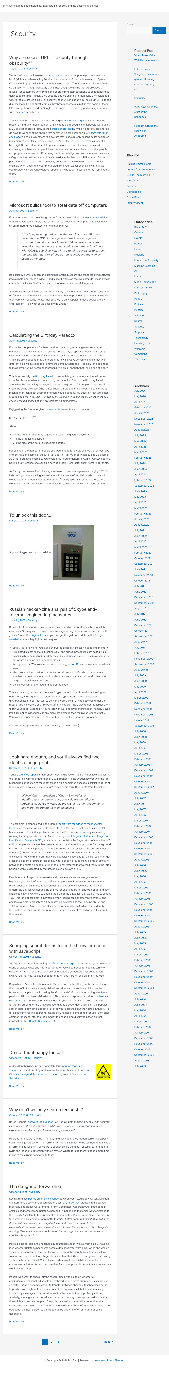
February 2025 (142, 457)
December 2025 (143, 418)
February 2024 (143, 480)
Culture (138, 232)
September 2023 (144, 485)
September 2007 (144, 787)
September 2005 (144, 921)
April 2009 (140, 692)
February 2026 (142, 407)
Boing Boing (134, 191)
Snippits (139, 332)
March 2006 (141, 887)
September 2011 (143, 636)
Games (138, 243)
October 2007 (142, 781)
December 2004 (143, 971)
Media (137, 276)
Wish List (139, 359)
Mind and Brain (143, 287)
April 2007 (140, 814)
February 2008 (142, 759)
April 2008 (140, 748)
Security (32, 68)
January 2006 (142, 898)
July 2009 (140, 675)
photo (63, 128)
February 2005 (142, 960)
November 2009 (143, 658)
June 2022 (140, 535)
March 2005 (141, 954)
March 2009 (141, 697)
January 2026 (142, 413)
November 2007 (143, 775)
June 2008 (140, 736)
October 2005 (142, 915)
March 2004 (141, 1021)
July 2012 (139, 614)
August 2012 (141, 608)
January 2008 (142, 764)
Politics (138, 304)
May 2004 (140, 1010)
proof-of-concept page (61, 963)
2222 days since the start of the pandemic (146, 111)
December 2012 (143, 597)
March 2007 (141, 820)
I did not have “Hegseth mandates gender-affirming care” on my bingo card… (145, 79)
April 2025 (140, 446)
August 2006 (141, 859)
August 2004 (141, 993)
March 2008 (141, 753)
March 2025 (141, 452)
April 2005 (140, 948)
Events (138, 237)
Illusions (139, 254)
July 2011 (139, 647)
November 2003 (143, 1043)
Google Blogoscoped (41, 1021)
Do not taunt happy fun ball (36, 1052)
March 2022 (141, 547)
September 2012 (144, 602)
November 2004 (143, 976)
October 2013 (142, 580)
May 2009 (140, 686)
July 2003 (140, 1066)
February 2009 (142, 703)
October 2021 (142, 558)
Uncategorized (143, 343)
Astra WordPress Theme (108, 1360)
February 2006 (142, 893)
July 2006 (140, 865)
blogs (71, 128)
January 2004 (142, 1032)
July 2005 (140, 932)
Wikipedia (54, 409)
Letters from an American (141, 169)
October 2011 (142, 630)
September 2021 (144, 563)
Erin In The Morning (138, 174)
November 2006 (143, 842)
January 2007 (142, 831)
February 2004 (143, 1027)
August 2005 (141, 926)
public (55, 128)
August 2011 (141, 642)
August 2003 (141, 1060)
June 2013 (140, 591)
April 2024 (140, 474)
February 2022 (142, 552)
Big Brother (141, 226)
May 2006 (140, 876)
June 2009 (140, 681)
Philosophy (140, 293)
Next (108, 1341)
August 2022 (141, 524)
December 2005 (143, 904)
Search (131, 24)
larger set (73, 1202)
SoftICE (75, 664)
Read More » (16, 182)
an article (54, 75)
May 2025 (140, 441)
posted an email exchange (43, 1198)
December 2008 (143, 708)
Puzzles (139, 309)
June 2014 (140, 569)
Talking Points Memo (139, 163)
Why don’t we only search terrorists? (46, 1109)
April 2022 (140, 541)
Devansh (132, 186)
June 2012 (140, 619)
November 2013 (143, 575)
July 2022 (140, 530)
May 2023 (140, 496)
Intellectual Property (146, 260)
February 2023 (143, 513)
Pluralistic (132, 180)
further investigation (75, 120)
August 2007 (141, 792)
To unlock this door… (30, 515)
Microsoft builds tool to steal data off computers (58, 205)
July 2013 (140, 586)
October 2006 (142, 848)
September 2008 (144, 725)
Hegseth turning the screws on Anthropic (146, 130)
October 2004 (142, 982)
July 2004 (140, 999)
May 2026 (140, 396)
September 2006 (144, 854)
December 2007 (143, 770)
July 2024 (140, 463)
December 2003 (143, 1038)
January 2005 (142, 965)
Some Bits (133, 197)
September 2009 (144, 664)
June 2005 (140, 937)
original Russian (40, 635)
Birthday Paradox (45, 376)
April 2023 (140, 502)
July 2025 (140, 435)
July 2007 (140, 798)
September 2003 (144, 1054)
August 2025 (141, 429)
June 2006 (140, 870)
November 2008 (143, 714)
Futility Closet (135, 202)
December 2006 (143, 837)
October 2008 (142, 720)
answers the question (40, 1121)
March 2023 (141, 508)
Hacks (137, 249)
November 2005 (143, 909)
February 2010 (142, 653)
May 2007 (140, 809)
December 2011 (143, 625)
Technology (141, 337)
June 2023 (140, 491)
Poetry (138, 298)
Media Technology (145, 281)
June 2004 (140, 1004)
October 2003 (142, 1049)
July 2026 (140, 390)
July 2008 (140, 731)
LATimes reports (28, 774)
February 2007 (142, 826)
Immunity (139, 98)
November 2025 (143, 424)
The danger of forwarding (35, 1186)
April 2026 (140, 402)
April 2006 (140, 881)
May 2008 (140, 742)
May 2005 (140, 943)
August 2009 (141, 669)
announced (96, 217)
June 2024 (140, 469)
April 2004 (140, 1015)
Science (139, 315)
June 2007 (140, 803)
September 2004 (144, 987)
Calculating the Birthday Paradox (42, 335)
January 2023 (142, 519)
